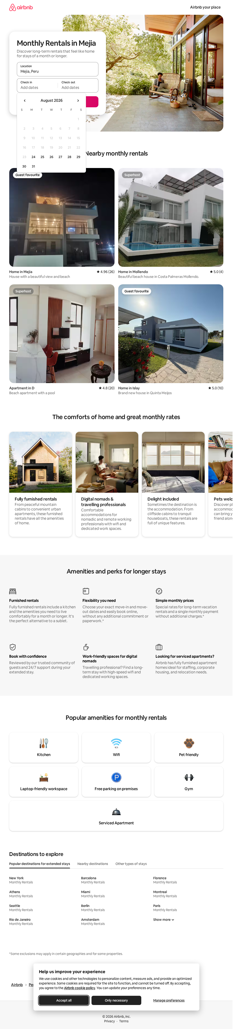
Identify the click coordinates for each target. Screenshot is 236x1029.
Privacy (109, 1021)
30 (24, 166)
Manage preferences (169, 1000)
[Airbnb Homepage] (21, 7)
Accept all (63, 1000)
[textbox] (37, 87)
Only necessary (116, 1000)
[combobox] (58, 71)
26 (51, 157)
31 (33, 166)
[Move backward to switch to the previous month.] (25, 100)
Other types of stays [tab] (131, 864)
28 (69, 157)
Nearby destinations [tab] (92, 864)
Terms (124, 1021)
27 (60, 157)
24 (33, 157)
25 (42, 157)
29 (78, 157)
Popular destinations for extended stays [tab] (39, 864)
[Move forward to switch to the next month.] (78, 100)
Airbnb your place (205, 7)
